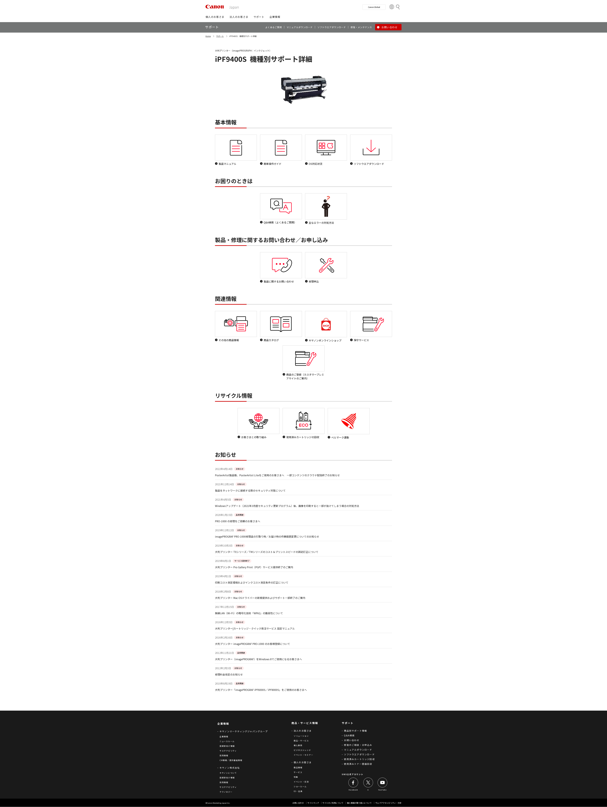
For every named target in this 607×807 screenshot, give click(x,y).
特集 (296, 777)
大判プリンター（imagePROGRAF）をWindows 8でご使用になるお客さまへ (258, 659)
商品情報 (298, 767)
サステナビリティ (228, 750)
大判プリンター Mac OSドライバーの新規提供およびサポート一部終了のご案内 (260, 598)
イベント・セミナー (303, 754)
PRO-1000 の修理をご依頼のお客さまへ (237, 521)
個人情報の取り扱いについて (359, 802)
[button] (214, 16)
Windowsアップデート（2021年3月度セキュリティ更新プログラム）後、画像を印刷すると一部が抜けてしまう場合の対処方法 (287, 506)
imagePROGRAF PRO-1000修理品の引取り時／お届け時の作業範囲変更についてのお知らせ (267, 536)
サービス (298, 772)
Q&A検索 (349, 735)
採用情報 (224, 755)
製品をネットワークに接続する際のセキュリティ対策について (250, 490)
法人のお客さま (303, 730)
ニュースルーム (227, 741)
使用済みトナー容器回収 (358, 763)
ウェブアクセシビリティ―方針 (388, 802)
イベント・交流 (301, 781)
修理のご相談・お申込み (358, 744)
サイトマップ (313, 802)
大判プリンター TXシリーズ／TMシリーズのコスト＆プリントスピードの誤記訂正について (266, 552)
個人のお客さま (303, 762)
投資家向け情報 (227, 746)
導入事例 (298, 745)
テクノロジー (226, 791)
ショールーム (300, 786)
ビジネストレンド (302, 750)
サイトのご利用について (332, 802)
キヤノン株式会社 (230, 767)
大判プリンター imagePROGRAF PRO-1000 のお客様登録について (252, 644)
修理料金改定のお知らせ (229, 674)
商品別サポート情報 (355, 730)
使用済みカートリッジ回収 (359, 759)
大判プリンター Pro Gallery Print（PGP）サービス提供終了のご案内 (254, 567)
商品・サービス (301, 740)
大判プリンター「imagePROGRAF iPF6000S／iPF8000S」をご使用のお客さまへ (261, 690)
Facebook (353, 790)
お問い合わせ (351, 740)
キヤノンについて (228, 772)
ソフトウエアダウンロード (359, 754)
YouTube (382, 790)
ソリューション (301, 735)
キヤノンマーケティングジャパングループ (244, 731)
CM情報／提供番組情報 (231, 760)
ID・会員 (298, 791)
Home (208, 36)
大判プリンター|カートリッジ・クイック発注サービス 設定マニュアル (255, 628)
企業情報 (224, 736)
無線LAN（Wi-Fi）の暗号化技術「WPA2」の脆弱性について (249, 613)
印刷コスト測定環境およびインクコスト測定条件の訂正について (251, 582)
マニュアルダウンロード (358, 749)
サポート (220, 36)
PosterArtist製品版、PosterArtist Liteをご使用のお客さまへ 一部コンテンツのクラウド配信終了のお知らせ (277, 475)
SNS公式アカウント (352, 774)
